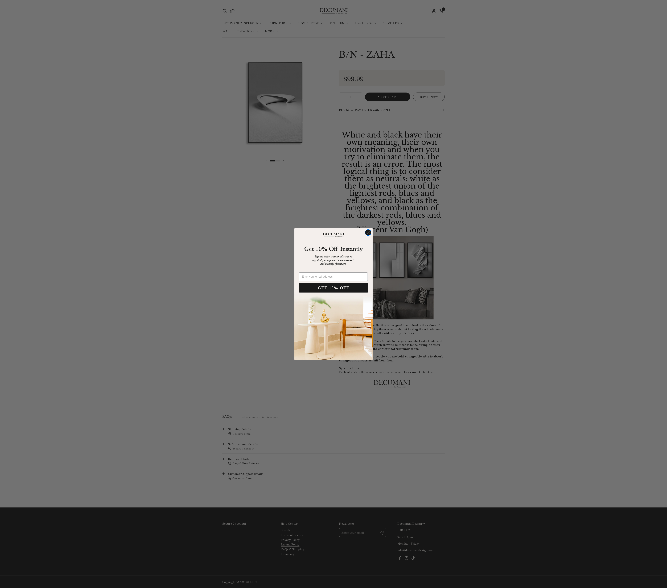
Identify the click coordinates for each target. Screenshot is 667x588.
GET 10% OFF (333, 288)
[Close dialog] (368, 233)
